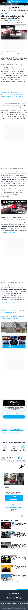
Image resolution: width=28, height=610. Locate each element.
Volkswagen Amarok (14, 5)
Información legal (10, 607)
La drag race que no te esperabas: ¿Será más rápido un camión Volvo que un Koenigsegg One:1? (13, 310)
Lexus (4, 429)
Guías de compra (21, 10)
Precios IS (14, 504)
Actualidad (3, 10)
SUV (5, 5)
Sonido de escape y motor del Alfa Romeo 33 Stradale (12, 54)
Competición (9, 10)
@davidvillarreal (12, 20)
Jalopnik (5, 282)
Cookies (15, 607)
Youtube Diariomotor (17, 429)
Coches (14, 10)
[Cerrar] (26, 25)
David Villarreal (5, 20)
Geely (8, 5)
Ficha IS (14, 496)
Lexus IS (4, 92)
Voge (2, 5)
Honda (21, 5)
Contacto (5, 607)
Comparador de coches (14, 506)
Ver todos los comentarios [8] (14, 516)
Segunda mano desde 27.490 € (14, 507)
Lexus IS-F (15, 432)
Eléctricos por (8, 4)
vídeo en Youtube (11, 232)
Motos (12, 574)
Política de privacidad (20, 607)
